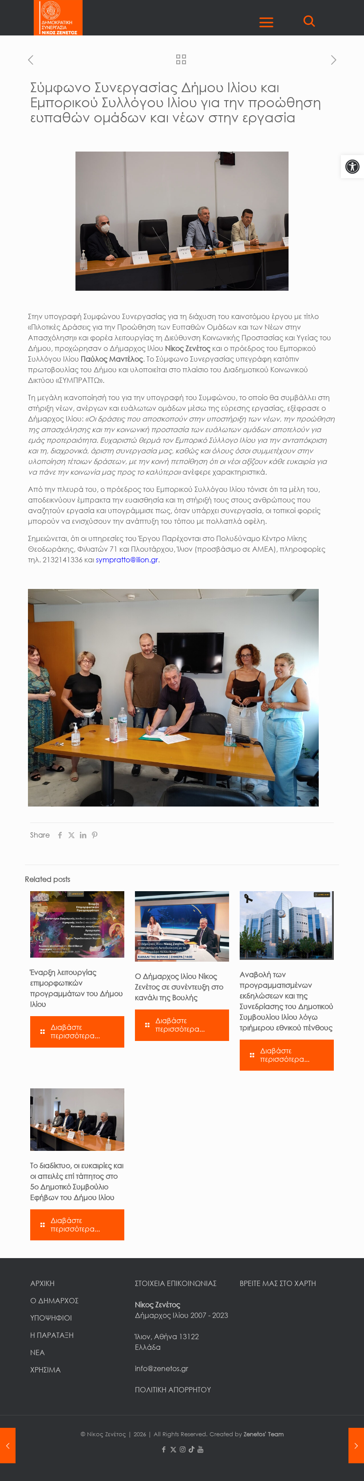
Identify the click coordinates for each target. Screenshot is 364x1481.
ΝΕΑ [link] (37, 1352)
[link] (352, 166)
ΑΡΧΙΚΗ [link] (42, 1283)
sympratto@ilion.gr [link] (127, 559)
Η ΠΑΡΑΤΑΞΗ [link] (52, 1335)
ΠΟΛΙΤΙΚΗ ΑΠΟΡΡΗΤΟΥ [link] (173, 1389)
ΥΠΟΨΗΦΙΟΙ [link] (51, 1317)
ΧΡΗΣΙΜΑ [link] (45, 1369)
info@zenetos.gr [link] (161, 1368)
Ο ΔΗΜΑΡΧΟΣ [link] (54, 1300)
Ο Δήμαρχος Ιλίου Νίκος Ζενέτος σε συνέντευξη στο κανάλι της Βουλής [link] (179, 987)
